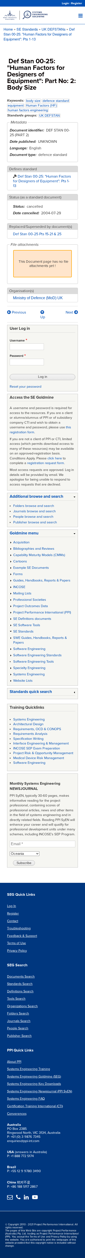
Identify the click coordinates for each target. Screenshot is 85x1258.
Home (8, 29)
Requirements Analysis (30, 734)
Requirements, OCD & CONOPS (37, 729)
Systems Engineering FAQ (26, 1099)
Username (17, 340)
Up (42, 317)
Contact (12, 921)
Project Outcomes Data (30, 606)
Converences (16, 1114)
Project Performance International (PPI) (42, 612)
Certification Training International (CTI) (35, 1106)
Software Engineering (29, 649)
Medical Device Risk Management (38, 758)
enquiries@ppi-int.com (23, 1141)
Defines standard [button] (23, 169)
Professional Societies (29, 600)
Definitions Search (20, 991)
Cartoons (20, 561)
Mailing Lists (22, 593)
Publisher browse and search (35, 522)
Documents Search (21, 977)
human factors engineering (28, 110)
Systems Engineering (29, 674)
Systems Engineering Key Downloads (34, 1084)
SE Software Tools (26, 625)
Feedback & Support (22, 936)
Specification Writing (28, 739)
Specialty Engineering (29, 668)
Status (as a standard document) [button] (35, 197)
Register (76, 3)
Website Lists (23, 681)
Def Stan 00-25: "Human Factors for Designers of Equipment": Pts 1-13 (39, 34)
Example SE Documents (31, 568)
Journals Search (18, 1021)
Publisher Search (19, 1036)
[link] (42, 497)
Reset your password (25, 387)
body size (33, 101)
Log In (11, 906)
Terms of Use (16, 943)
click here (54, 458)
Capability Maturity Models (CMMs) (39, 555)
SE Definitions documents (32, 619)
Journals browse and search (34, 511)
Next (70, 312)
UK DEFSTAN (49, 115)
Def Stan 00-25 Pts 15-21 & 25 (37, 234)
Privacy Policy (17, 951)
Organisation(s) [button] (21, 291)
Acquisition (21, 542)
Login (65, 3)
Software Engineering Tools (33, 662)
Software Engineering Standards (37, 655)
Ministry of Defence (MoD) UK (38, 298)
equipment (16, 105)
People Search (17, 1028)
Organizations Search (22, 1006)
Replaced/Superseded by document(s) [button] (40, 226)
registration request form (45, 463)
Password (16, 356)
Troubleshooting (19, 928)
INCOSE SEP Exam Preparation (36, 748)
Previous (18, 312)
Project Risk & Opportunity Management (43, 753)
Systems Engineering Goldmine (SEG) (34, 1077)
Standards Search (20, 984)
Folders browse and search (33, 506)
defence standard (56, 101)
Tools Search (16, 999)
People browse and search (33, 517)
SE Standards (27, 29)
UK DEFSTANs (53, 29)
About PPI (14, 1062)
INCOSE (19, 587)
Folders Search (18, 1013)
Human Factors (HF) (41, 105)
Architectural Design (28, 724)
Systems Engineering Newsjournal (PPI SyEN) (39, 1091)
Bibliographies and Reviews (33, 549)
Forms (18, 574)
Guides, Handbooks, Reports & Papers (41, 580)
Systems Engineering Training (28, 1069)
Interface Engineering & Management (41, 743)
